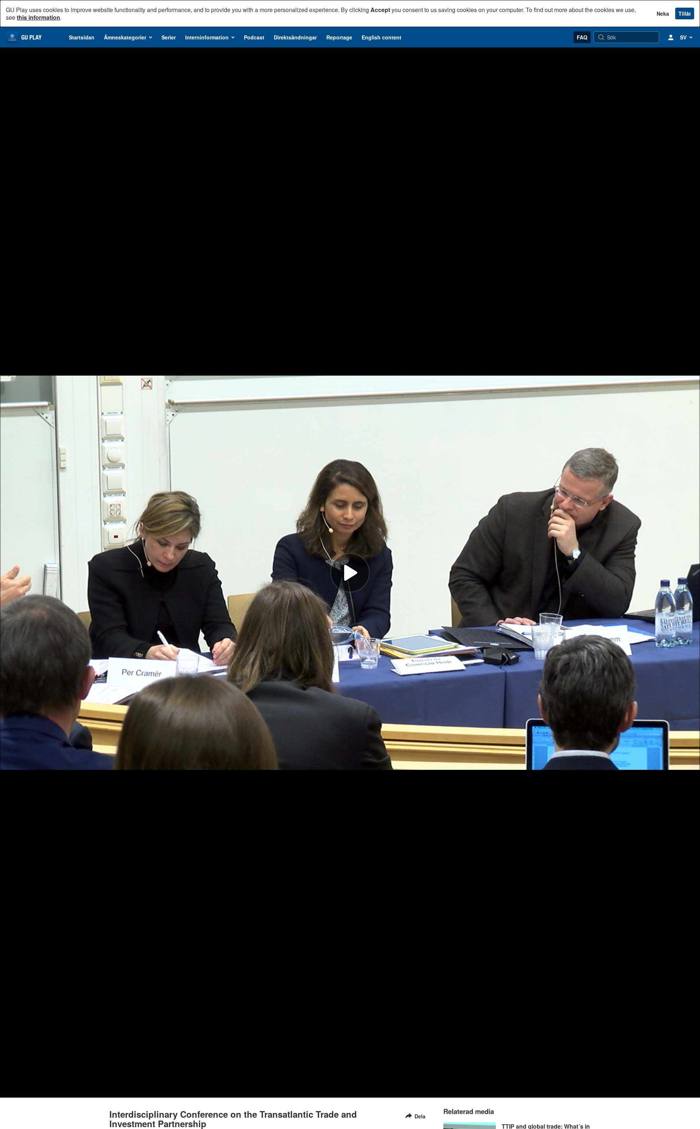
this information (38, 17)
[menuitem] (82, 37)
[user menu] (671, 37)
